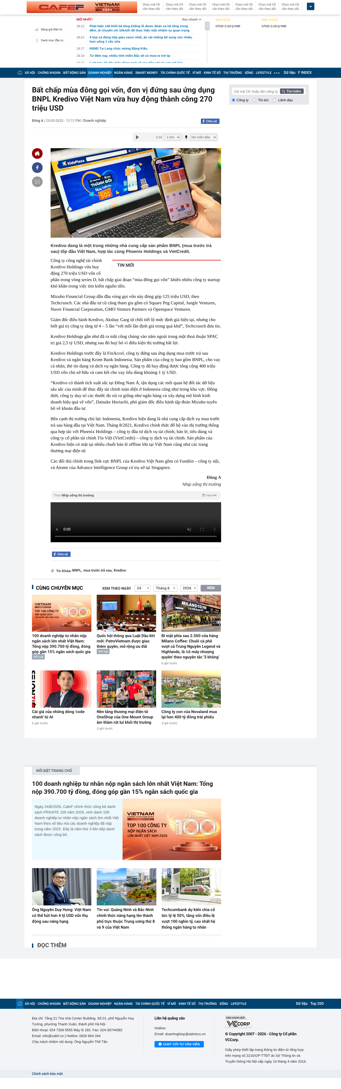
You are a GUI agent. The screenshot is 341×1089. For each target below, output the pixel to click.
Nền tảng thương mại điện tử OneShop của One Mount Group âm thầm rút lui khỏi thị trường (125, 717)
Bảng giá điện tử (51, 29)
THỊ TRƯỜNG (232, 73)
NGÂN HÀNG (123, 73)
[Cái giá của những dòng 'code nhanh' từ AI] (61, 688)
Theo (135, 495)
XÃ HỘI (30, 73)
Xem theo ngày (116, 588)
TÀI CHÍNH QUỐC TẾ (175, 73)
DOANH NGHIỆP (100, 73)
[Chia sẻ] (37, 167)
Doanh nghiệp (94, 121)
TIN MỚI (125, 265)
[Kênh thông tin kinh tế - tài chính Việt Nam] (82, 7)
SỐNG (249, 73)
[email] (37, 181)
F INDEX (305, 73)
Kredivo (120, 571)
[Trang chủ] (19, 73)
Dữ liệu (289, 73)
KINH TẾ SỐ (212, 73)
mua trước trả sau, (97, 571)
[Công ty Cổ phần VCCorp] (267, 1022)
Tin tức (263, 100)
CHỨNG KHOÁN (49, 73)
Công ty (243, 100)
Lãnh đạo (285, 100)
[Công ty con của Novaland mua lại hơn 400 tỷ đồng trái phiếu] (191, 688)
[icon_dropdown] (310, 6)
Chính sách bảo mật (47, 1074)
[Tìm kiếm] (292, 91)
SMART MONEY (146, 73)
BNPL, (77, 571)
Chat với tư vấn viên (181, 1044)
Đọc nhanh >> (192, 19)
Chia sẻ (211, 121)
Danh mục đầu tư (52, 40)
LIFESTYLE (263, 73)
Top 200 (317, 1004)
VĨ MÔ (196, 73)
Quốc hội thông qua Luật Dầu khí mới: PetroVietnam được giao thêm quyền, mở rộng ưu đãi (126, 641)
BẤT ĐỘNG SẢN (74, 73)
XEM (211, 588)
